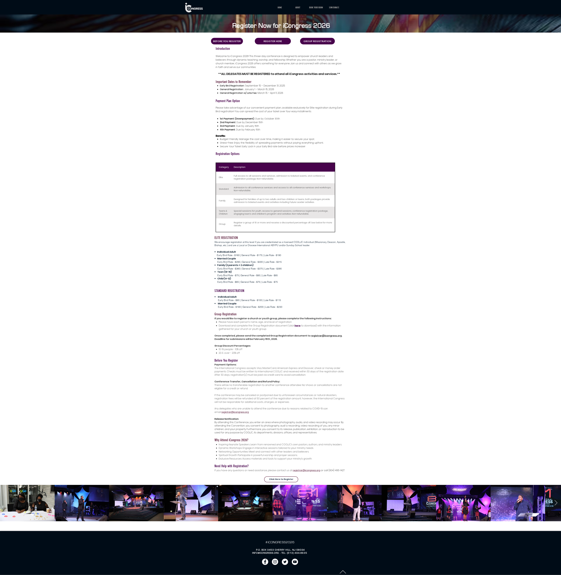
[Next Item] (556, 503)
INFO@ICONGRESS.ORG (265, 553)
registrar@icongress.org (326, 335)
